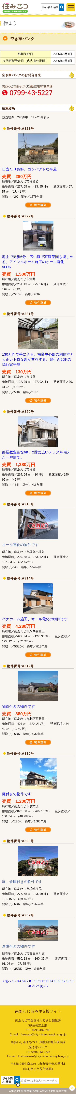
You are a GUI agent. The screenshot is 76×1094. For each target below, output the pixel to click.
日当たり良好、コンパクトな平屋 (29, 169)
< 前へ (7, 981)
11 (39, 981)
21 (33, 986)
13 (47, 981)
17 (63, 981)
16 (59, 981)
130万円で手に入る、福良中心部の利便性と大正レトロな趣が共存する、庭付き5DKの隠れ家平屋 (38, 359)
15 (55, 981)
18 (67, 981)
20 (29, 986)
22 (37, 986)
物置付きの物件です (18, 707)
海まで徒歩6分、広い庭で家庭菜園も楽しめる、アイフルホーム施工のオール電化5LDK (37, 262)
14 (51, 981)
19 (71, 981)
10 (35, 981)
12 (43, 981)
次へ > (44, 986)
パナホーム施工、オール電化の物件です (35, 619)
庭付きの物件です (16, 794)
